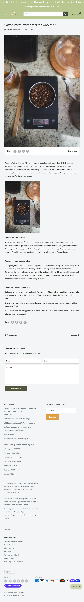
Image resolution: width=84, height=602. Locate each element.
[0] (77, 14)
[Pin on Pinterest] (19, 151)
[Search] (65, 14)
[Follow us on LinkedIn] (26, 581)
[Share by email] (27, 151)
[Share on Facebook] (15, 151)
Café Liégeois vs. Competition (14, 562)
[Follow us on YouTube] (18, 581)
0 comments (72, 151)
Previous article (12, 335)
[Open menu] (5, 14)
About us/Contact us (11, 548)
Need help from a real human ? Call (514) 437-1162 (42, 7)
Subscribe (52, 417)
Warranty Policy (9, 545)
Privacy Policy (9, 558)
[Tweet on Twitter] (23, 151)
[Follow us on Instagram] (10, 581)
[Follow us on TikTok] (22, 581)
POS (5, 595)
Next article (73, 335)
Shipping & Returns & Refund (14, 541)
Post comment (16, 389)
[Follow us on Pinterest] (14, 581)
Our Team (7, 552)
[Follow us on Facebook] (5, 581)
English (8, 571)
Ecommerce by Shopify (17, 595)
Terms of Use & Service (12, 555)
